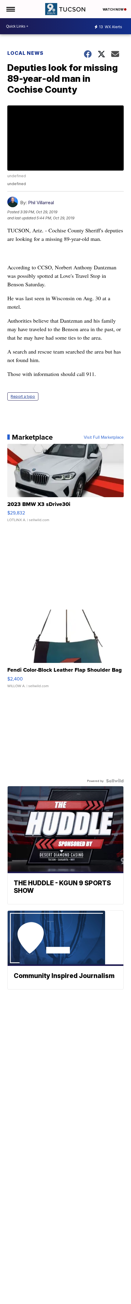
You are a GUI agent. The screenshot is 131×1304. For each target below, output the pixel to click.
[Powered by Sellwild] (115, 781)
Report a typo (23, 396)
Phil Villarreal (41, 202)
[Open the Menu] (10, 9)
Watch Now (113, 9)
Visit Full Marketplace (104, 437)
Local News (25, 53)
